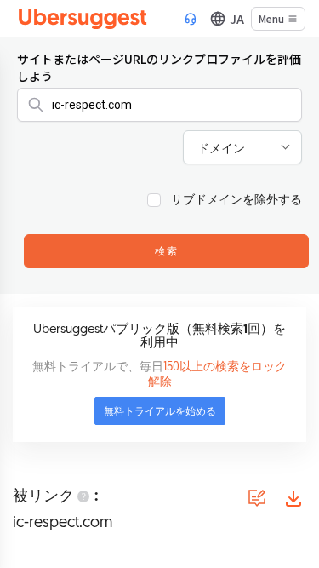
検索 (167, 252)
